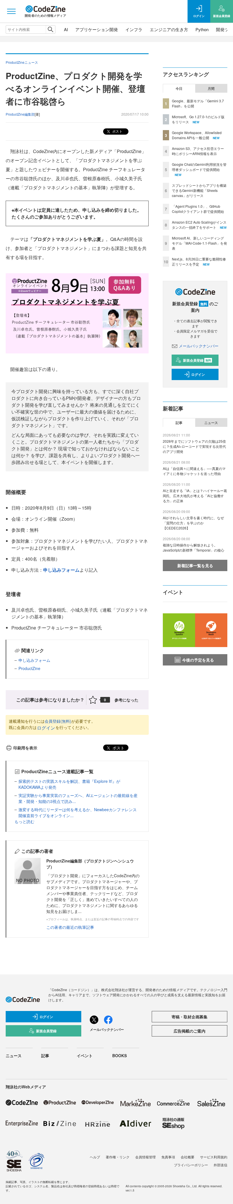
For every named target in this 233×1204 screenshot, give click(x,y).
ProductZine (29, 668)
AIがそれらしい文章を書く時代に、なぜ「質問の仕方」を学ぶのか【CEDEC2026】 (193, 522)
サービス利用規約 (213, 1156)
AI (66, 29)
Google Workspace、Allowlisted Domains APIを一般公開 (197, 135)
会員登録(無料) (58, 721)
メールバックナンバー (199, 346)
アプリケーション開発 (96, 29)
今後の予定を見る (198, 660)
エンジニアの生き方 (169, 29)
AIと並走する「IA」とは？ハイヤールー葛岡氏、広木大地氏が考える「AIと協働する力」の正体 (195, 495)
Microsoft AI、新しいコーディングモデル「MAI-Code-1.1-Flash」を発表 (199, 243)
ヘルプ (95, 1156)
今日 (179, 88)
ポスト (116, 131)
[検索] (50, 29)
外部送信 (220, 1164)
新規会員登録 (197, 360)
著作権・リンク (118, 1156)
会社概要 (187, 1156)
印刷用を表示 (25, 748)
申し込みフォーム (61, 570)
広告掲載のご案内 (189, 1031)
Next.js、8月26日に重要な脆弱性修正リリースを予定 (199, 261)
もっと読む (24, 821)
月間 (211, 88)
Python (202, 29)
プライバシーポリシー (191, 1164)
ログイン (46, 727)
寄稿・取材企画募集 (189, 1016)
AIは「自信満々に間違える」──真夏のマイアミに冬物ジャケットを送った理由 (194, 471)
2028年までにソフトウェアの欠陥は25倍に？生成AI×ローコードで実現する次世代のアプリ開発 (194, 446)
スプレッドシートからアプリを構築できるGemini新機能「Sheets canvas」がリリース (199, 190)
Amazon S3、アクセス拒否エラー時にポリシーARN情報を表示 (198, 151)
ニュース (211, 422)
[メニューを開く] (11, 11)
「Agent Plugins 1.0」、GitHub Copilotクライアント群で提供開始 (198, 209)
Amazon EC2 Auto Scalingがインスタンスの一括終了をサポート (199, 225)
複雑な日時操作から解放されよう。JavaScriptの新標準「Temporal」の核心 (193, 547)
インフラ (133, 29)
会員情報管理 (145, 1156)
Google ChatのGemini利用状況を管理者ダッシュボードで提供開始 (199, 167)
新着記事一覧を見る (195, 565)
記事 (179, 422)
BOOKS (119, 1055)
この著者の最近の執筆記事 (70, 927)
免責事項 (168, 1156)
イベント (85, 1055)
